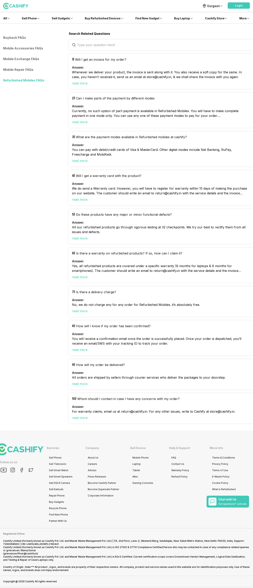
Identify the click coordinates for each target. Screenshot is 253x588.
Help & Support (179, 448)
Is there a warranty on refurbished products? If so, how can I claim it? (129, 253)
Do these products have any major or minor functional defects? (124, 214)
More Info (216, 448)
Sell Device (138, 448)
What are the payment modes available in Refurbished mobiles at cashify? (131, 137)
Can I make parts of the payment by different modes (115, 98)
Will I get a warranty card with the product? (108, 176)
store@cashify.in (222, 411)
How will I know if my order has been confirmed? (113, 326)
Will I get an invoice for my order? (100, 59)
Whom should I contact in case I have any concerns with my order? (128, 399)
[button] (239, 5)
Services (53, 448)
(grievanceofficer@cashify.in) (20, 553)
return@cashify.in (134, 411)
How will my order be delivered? (100, 365)
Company (92, 448)
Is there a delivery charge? (96, 292)
